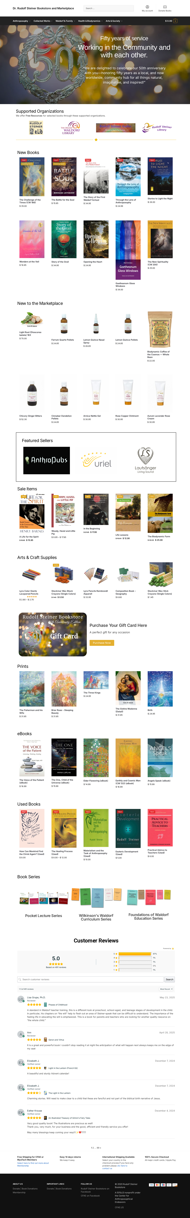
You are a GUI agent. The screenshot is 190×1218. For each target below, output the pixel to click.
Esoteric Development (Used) (127, 853)
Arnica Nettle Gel (92, 416)
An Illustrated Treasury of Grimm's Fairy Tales (69, 1118)
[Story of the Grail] (64, 239)
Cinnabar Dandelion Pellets (61, 417)
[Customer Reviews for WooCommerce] (172, 948)
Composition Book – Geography (126, 592)
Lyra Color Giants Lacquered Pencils (28, 592)
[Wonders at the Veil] (31, 239)
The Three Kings (92, 692)
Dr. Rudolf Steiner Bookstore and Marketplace (43, 8)
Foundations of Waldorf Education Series (148, 916)
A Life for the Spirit (29, 536)
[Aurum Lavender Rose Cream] (160, 393)
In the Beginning (92, 528)
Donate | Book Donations (25, 1188)
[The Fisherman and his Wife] (31, 689)
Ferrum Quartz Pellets (62, 339)
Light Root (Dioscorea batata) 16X (30, 333)
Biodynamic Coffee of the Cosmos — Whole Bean (158, 354)
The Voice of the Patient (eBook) (31, 781)
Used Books (28, 804)
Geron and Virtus (56, 1040)
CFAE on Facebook (90, 1195)
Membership (19, 1192)
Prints (22, 666)
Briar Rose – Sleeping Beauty (62, 711)
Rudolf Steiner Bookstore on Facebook (95, 1190)
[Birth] (160, 689)
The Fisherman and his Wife (31, 711)
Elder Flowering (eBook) (96, 780)
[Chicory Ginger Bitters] (32, 393)
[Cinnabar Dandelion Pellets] (64, 393)
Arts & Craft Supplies (37, 557)
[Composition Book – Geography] (128, 574)
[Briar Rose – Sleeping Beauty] (64, 689)
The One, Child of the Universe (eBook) (62, 781)
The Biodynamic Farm (159, 536)
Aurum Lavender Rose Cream (158, 417)
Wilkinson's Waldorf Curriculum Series (96, 917)
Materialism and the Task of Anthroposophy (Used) (95, 853)
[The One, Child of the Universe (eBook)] (64, 757)
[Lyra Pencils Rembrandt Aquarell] (96, 574)
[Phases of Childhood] (46, 1004)
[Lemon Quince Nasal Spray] (96, 323)
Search (169, 979)
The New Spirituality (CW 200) (158, 263)
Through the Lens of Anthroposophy (126, 201)
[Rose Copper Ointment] (128, 393)
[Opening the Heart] (96, 239)
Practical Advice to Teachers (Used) (157, 851)
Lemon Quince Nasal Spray (93, 341)
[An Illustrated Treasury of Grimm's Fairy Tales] (46, 1118)
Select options (64, 543)
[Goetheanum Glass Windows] (128, 250)
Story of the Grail (60, 261)
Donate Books (164, 10)
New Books (28, 152)
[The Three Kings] (96, 680)
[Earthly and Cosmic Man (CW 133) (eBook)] (128, 758)
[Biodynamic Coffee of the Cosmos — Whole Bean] (160, 329)
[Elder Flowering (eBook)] (96, 758)
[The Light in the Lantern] (46, 1093)
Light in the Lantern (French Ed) (63, 1068)
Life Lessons (122, 535)
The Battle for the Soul (62, 199)
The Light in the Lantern (59, 1093)
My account (147, 10)
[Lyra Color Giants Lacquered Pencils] (31, 574)
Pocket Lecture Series (43, 915)
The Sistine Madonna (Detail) (126, 710)
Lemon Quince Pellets (126, 339)
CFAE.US (119, 1207)
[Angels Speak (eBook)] (160, 758)
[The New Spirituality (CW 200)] (160, 239)
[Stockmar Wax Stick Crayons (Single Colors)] (160, 574)
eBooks (24, 733)
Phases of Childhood (58, 1004)
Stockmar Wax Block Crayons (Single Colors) (63, 592)
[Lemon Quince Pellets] (128, 323)
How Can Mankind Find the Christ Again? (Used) (31, 852)
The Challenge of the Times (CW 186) (30, 201)
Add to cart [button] (32, 212)
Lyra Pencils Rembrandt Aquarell (96, 592)
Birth (150, 710)
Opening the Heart (93, 261)
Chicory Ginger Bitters (30, 416)
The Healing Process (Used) (62, 852)
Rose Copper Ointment (127, 416)
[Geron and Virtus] (46, 1040)
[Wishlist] (40, 161)
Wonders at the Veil (29, 261)
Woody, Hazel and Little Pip (63, 532)
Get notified (32, 344)
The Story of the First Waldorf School (94, 198)
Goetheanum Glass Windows (125, 284)
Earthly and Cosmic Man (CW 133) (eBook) (128, 782)
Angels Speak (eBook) (159, 780)
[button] (171, 21)
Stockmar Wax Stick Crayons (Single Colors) (160, 592)
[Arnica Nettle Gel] (96, 393)
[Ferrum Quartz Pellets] (64, 323)
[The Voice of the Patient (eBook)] (31, 757)
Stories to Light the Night (160, 198)
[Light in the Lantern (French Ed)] (46, 1068)
